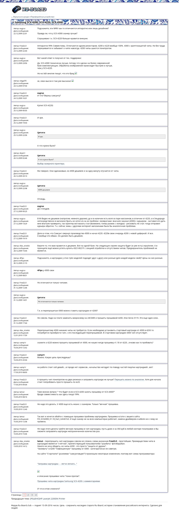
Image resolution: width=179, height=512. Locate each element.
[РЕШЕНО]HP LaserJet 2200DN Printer (47, 498)
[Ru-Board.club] (29, 12)
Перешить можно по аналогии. (129, 379)
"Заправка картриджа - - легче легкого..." (57, 463)
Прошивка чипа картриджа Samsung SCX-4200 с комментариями (68, 481)
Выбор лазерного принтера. (51, 163)
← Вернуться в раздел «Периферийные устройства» (32, 17)
